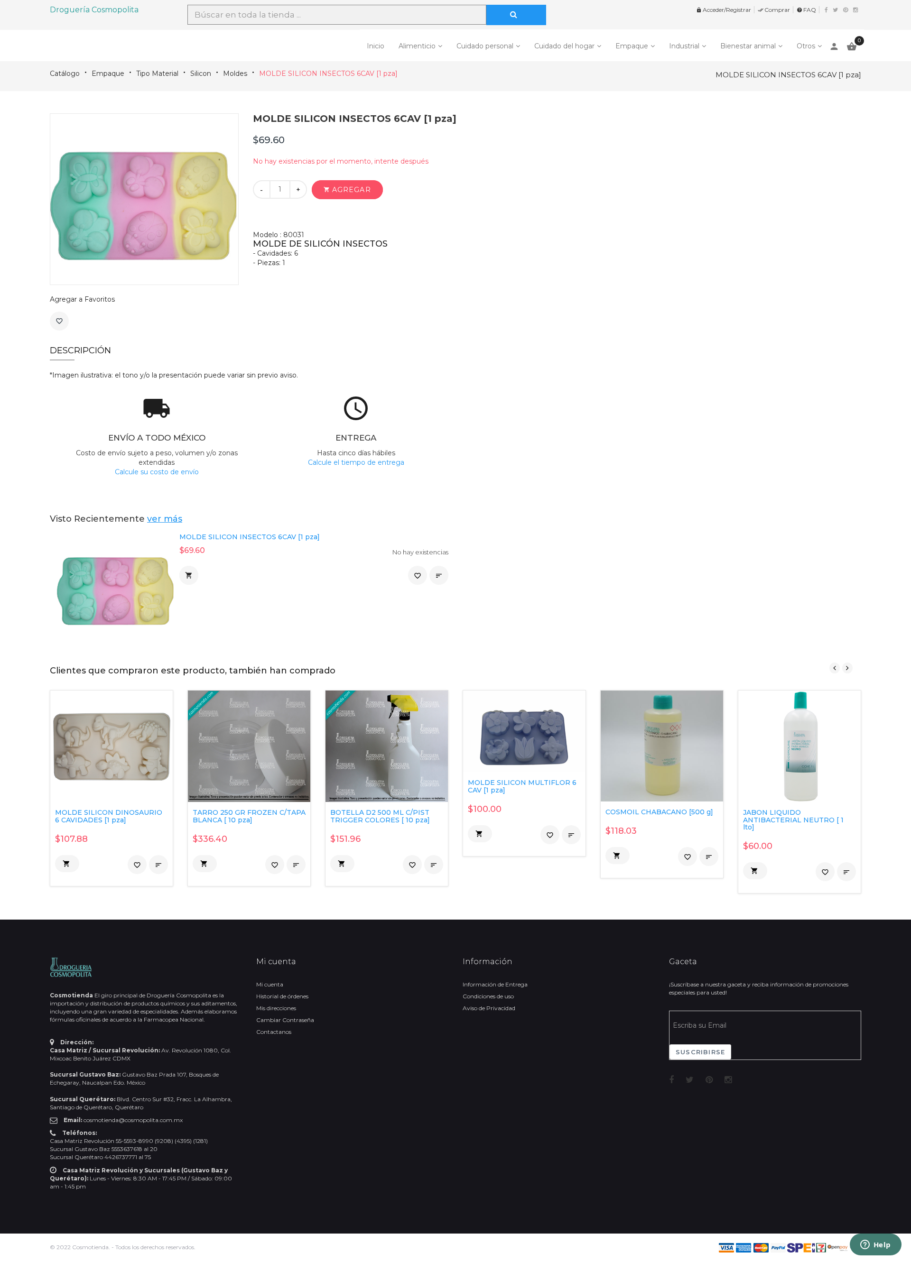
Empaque (631, 46)
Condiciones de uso (488, 996)
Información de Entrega (495, 984)
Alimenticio (417, 46)
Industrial (684, 46)
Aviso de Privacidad (489, 1008)
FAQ (806, 9)
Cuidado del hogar (564, 46)
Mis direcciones (276, 1008)
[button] (347, 189)
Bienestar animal (748, 46)
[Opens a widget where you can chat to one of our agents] (875, 1245)
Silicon (200, 73)
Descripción (80, 350)
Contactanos (273, 1031)
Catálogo (65, 73)
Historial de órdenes (282, 996)
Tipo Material (157, 73)
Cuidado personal (484, 46)
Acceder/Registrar (723, 9)
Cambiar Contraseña (285, 1019)
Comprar (774, 9)
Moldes (235, 73)
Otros (806, 46)
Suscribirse (700, 1052)
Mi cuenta (269, 984)
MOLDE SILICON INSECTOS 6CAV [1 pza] (328, 73)
